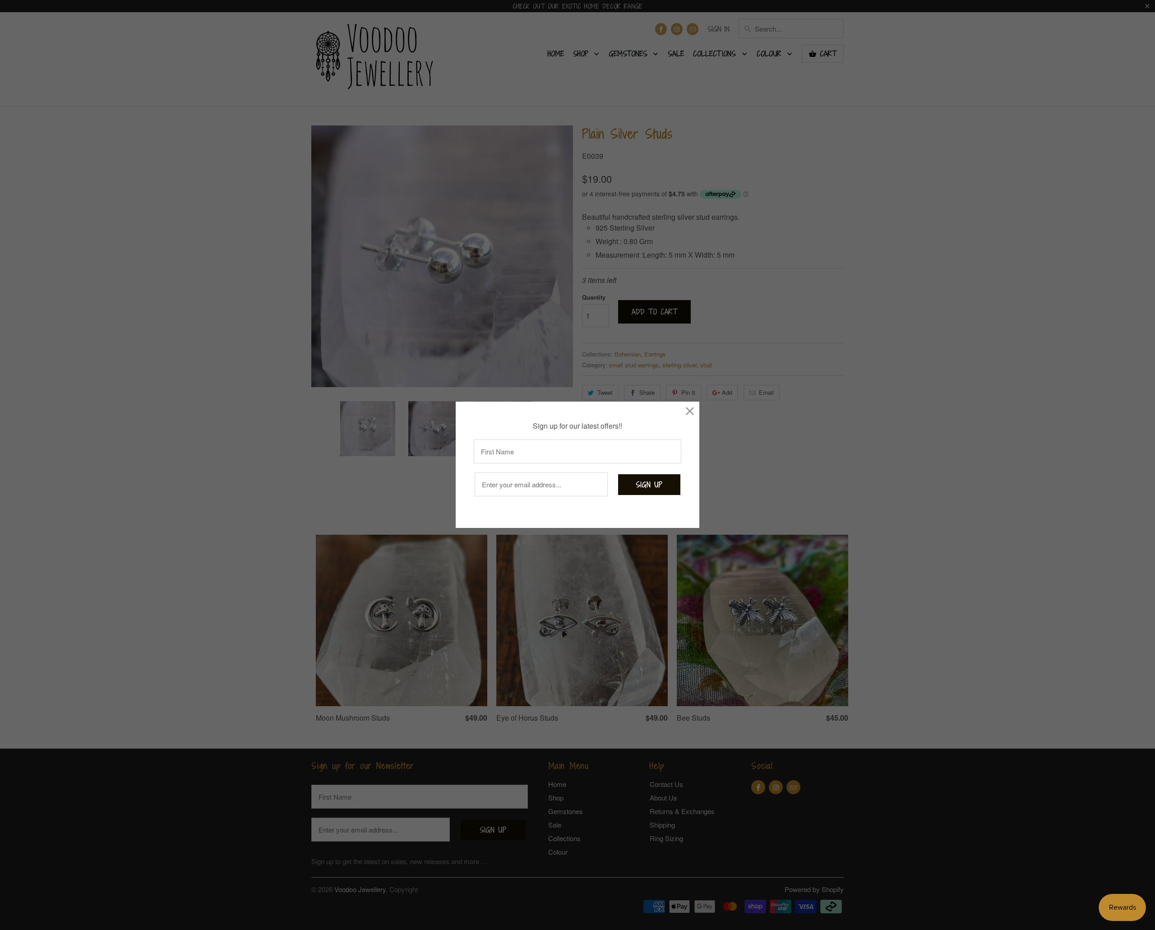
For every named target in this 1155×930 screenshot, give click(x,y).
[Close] (690, 411)
